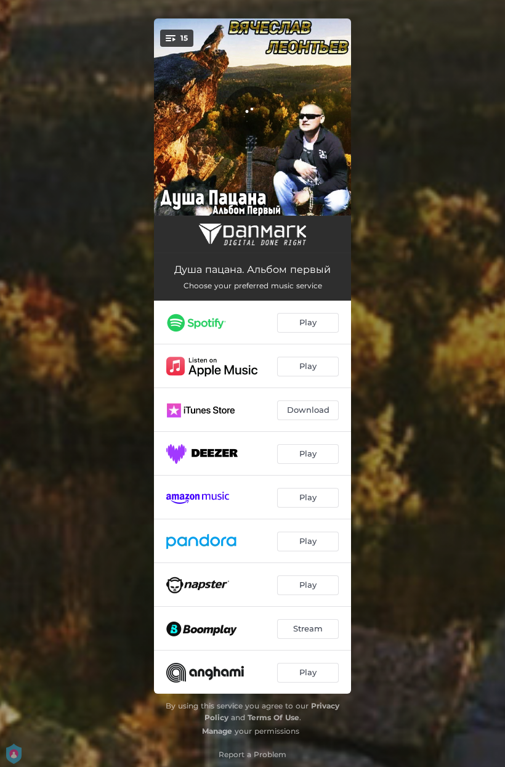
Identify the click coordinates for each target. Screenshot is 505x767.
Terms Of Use (273, 717)
